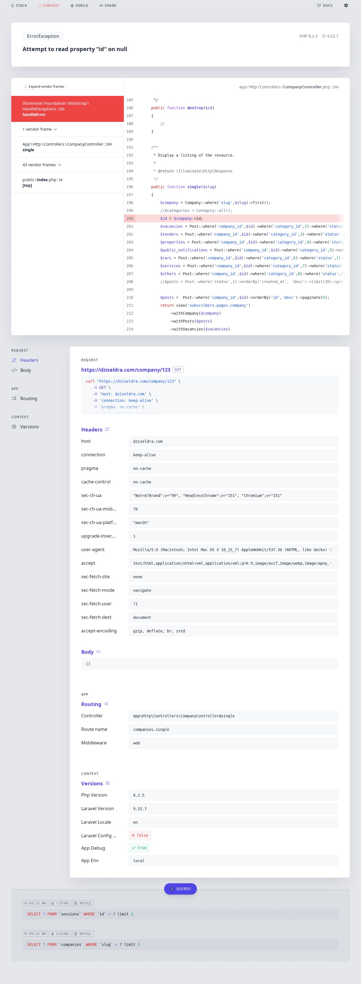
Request (19, 350)
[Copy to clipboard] (331, 381)
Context (19, 417)
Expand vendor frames (46, 86)
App (15, 388)
